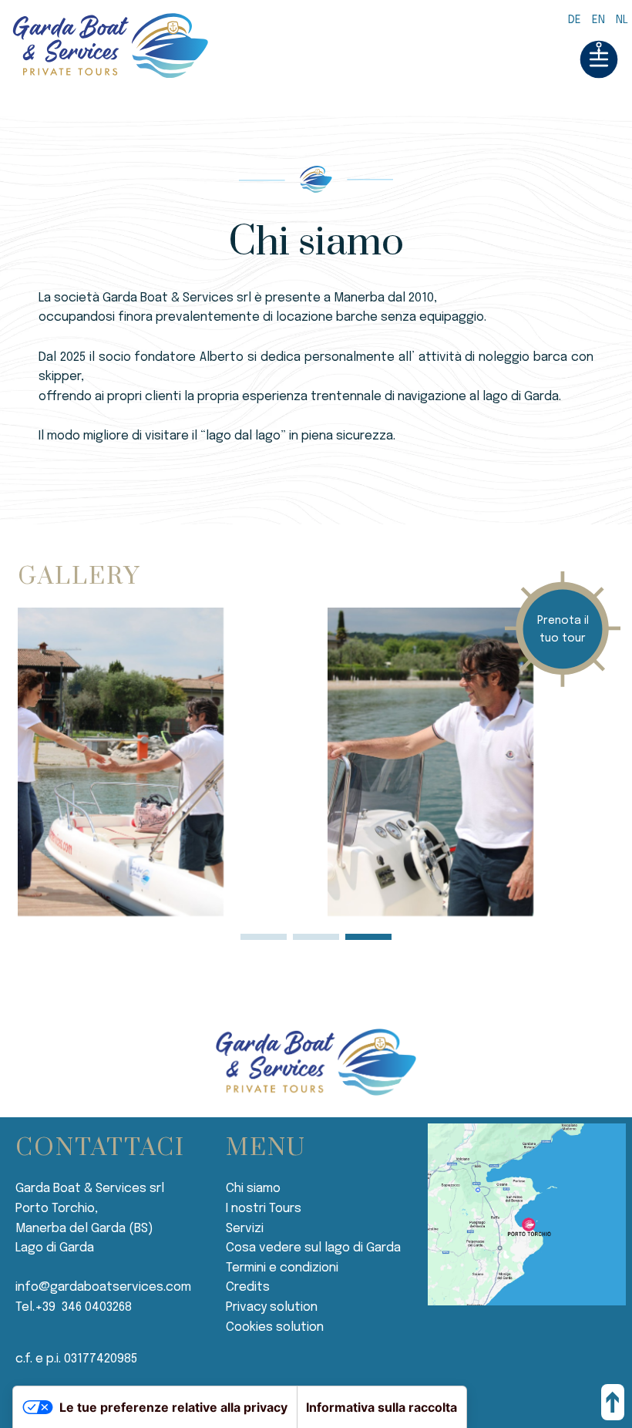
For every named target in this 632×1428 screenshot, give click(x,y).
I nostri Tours (263, 1208)
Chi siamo (253, 1188)
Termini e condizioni (282, 1268)
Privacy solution (272, 1307)
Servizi (245, 1228)
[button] (263, 937)
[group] (161, 762)
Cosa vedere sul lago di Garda (313, 1248)
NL (622, 20)
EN (598, 20)
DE (574, 20)
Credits (248, 1287)
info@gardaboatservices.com (103, 1287)
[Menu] (599, 64)
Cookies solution (275, 1327)
